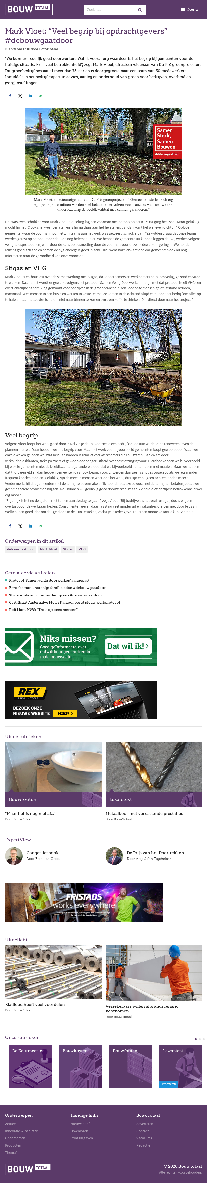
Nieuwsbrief (80, 1123)
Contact (142, 1131)
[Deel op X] (20, 96)
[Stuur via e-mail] (40, 96)
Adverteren (144, 1123)
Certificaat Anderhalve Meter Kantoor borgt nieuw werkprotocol (64, 602)
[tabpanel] (30, 1066)
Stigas (68, 549)
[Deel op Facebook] (10, 96)
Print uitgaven (82, 1138)
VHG (82, 549)
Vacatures (144, 1138)
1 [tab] (196, 1039)
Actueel (11, 1123)
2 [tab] (200, 1039)
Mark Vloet (48, 549)
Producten (13, 1145)
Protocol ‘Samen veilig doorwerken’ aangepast (49, 580)
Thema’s (11, 1152)
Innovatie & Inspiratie (22, 1131)
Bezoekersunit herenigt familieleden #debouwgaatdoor (57, 588)
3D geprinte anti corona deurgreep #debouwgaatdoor (55, 595)
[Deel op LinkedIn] (30, 96)
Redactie (143, 1145)
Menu (192, 9)
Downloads (79, 1131)
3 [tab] (204, 1039)
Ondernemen (15, 1138)
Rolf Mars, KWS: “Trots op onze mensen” (43, 610)
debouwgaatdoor (20, 549)
